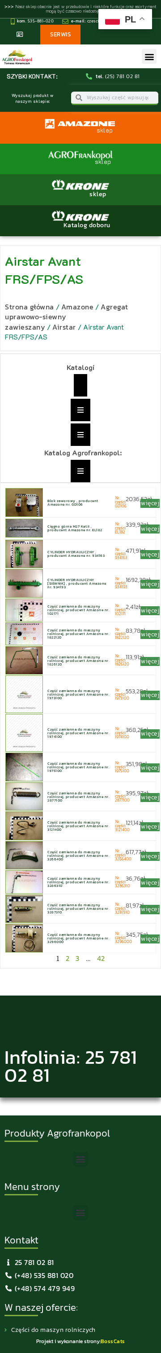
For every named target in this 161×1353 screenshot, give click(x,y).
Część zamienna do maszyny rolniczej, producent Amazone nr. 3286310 (78, 882)
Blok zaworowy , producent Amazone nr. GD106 (72, 502)
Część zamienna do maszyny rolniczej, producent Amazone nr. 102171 (78, 610)
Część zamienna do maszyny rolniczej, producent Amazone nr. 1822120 (78, 633)
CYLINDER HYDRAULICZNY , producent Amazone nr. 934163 (76, 553)
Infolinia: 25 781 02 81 (70, 1066)
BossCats (113, 1341)
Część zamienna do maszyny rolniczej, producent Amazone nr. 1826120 (78, 660)
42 (101, 958)
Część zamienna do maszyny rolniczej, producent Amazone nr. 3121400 (78, 826)
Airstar (64, 327)
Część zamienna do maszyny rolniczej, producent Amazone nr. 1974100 (78, 733)
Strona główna (29, 306)
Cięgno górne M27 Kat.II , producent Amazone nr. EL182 (74, 528)
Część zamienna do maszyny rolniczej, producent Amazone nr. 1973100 (78, 694)
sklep (97, 194)
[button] (149, 56)
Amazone (77, 306)
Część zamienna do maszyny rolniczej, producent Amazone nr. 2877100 (78, 796)
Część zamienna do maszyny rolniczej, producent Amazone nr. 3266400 (78, 855)
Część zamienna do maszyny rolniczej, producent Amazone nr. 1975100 (78, 767)
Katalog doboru (87, 225)
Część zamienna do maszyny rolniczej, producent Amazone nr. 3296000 (78, 938)
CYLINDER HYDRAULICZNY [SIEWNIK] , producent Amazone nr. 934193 (76, 583)
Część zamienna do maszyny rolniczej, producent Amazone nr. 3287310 (78, 908)
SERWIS (60, 34)
